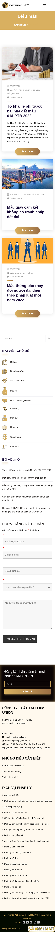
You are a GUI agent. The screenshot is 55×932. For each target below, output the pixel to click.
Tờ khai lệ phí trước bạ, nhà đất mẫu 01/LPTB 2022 (25, 111)
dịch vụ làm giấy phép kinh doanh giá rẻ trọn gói (26, 841)
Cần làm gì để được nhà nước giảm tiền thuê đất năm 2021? (25, 498)
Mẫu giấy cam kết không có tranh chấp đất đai (25, 212)
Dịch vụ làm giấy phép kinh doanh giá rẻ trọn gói (26, 824)
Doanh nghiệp (26, 273)
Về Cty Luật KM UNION (13, 766)
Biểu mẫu (31, 194)
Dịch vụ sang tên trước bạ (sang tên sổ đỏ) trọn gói (28, 801)
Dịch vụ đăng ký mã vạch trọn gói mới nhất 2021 (26, 898)
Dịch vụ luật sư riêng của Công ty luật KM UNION (27, 892)
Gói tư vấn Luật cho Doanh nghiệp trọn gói (24, 818)
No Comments (16, 97)
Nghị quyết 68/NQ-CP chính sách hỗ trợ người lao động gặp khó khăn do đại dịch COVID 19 (26, 510)
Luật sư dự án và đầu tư (15, 812)
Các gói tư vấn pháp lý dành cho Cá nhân (23, 829)
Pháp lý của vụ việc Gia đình (17, 852)
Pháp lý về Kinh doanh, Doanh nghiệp (21, 881)
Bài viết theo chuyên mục (22, 90)
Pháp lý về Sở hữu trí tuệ (15, 875)
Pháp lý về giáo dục (13, 887)
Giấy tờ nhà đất (11, 795)
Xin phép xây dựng (13, 806)
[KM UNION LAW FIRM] (12, 5)
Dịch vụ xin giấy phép (14, 835)
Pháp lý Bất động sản (14, 847)
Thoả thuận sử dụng (11, 771)
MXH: (18, 922)
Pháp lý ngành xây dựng (15, 864)
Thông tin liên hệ (10, 777)
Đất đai (15, 93)
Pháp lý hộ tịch (11, 858)
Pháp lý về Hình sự (13, 869)
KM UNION (20, 24)
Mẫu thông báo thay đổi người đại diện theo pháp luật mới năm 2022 (27, 487)
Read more (28, 151)
